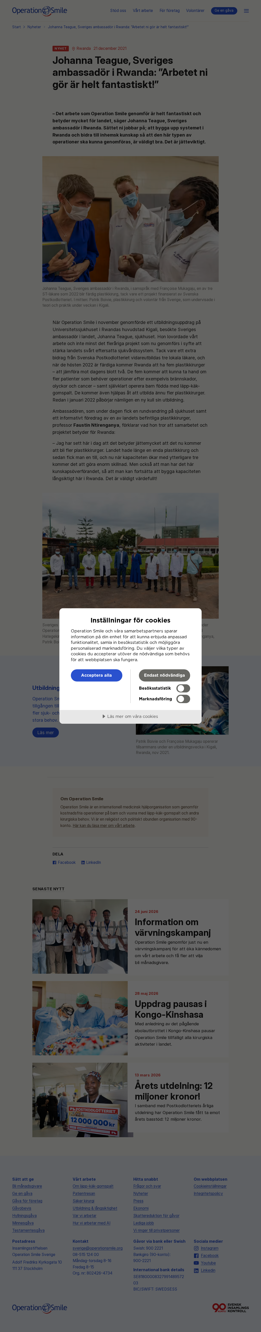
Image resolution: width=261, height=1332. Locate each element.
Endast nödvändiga (164, 675)
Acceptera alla (96, 675)
